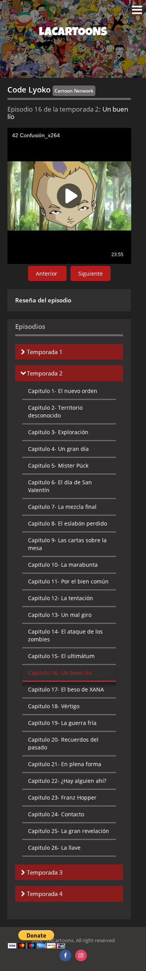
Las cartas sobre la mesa (67, 544)
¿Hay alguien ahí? (67, 780)
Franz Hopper (62, 797)
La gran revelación (68, 831)
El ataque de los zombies (65, 635)
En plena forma (64, 764)
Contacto (56, 814)
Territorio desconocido (55, 411)
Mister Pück (58, 465)
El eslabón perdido (67, 523)
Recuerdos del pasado (63, 743)
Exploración (58, 432)
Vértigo (53, 706)
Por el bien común (68, 581)
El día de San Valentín (60, 486)
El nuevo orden (62, 391)
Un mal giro (59, 614)
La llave (54, 847)
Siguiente (90, 273)
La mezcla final (62, 506)
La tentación (60, 598)
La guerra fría (62, 723)
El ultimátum (61, 656)
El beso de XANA (66, 689)
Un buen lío (59, 672)
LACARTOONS (73, 33)
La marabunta (63, 564)
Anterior (47, 273)
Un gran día (58, 448)
